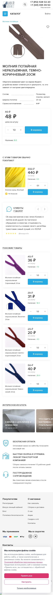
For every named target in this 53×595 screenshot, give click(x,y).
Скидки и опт (33, 519)
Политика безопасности (13, 515)
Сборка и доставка (36, 507)
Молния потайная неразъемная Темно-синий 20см (14, 389)
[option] (26, 41)
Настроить (26, 582)
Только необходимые (26, 588)
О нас (30, 511)
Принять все (26, 576)
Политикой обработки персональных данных (23, 562)
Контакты (32, 523)
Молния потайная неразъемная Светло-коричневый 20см (14, 353)
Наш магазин (45, 7)
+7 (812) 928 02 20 (40, 2)
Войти (47, 13)
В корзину (36, 129)
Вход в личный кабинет (13, 507)
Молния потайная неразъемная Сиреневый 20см (12, 280)
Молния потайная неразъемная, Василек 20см (15, 317)
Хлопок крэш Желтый (14, 190)
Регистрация (8, 503)
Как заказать (33, 503)
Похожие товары (12, 248)
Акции (30, 515)
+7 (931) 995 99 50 (40, 5)
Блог (5, 511)
